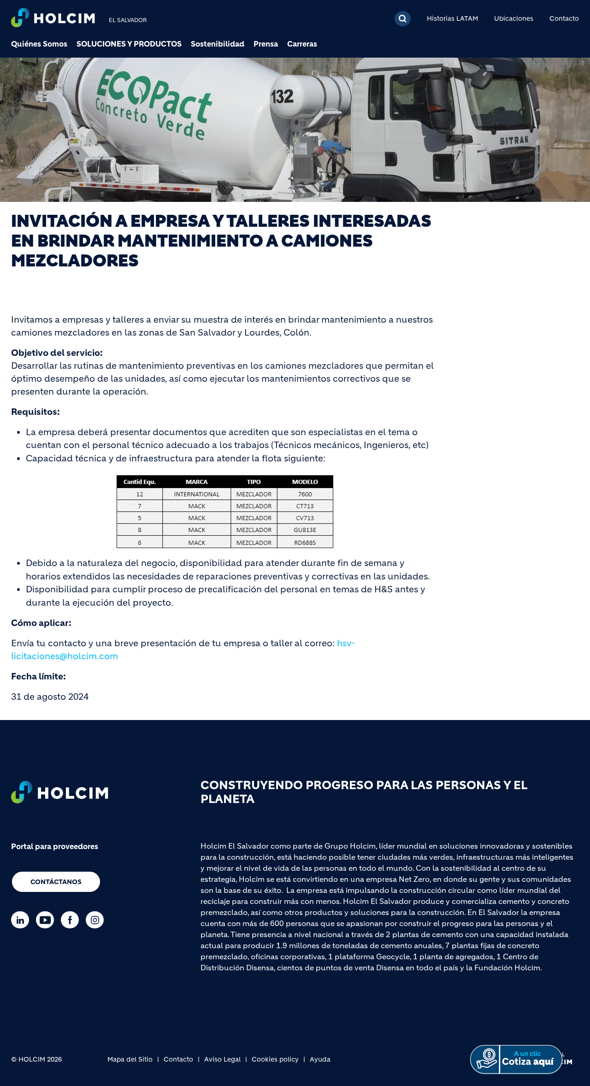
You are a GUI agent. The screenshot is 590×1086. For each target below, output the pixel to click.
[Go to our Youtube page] (47, 919)
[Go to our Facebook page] (72, 919)
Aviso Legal (222, 1059)
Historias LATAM (452, 18)
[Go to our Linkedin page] (22, 919)
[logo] (53, 19)
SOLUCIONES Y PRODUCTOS (129, 43)
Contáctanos (56, 882)
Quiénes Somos (39, 43)
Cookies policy (275, 1059)
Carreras (302, 43)
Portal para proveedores (54, 846)
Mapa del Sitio (130, 1059)
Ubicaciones (513, 18)
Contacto (564, 18)
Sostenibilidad (217, 43)
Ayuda (320, 1059)
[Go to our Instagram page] (97, 919)
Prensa (266, 43)
